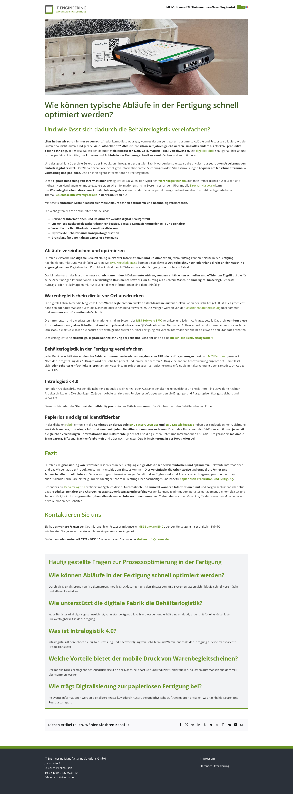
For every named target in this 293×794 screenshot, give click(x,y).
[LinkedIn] (199, 724)
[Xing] (236, 724)
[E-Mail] (242, 724)
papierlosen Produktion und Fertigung (206, 479)
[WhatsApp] (205, 724)
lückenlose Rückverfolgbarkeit (75, 195)
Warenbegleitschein (172, 181)
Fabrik (69, 425)
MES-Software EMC (151, 526)
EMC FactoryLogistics (144, 425)
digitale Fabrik (205, 151)
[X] (187, 724)
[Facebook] (180, 724)
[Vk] (229, 724)
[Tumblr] (217, 724)
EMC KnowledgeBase (123, 263)
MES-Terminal (217, 356)
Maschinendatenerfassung (203, 308)
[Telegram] (211, 724)
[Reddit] (193, 724)
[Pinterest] (223, 724)
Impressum (207, 758)
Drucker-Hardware (202, 185)
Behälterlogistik (74, 487)
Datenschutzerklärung (214, 766)
